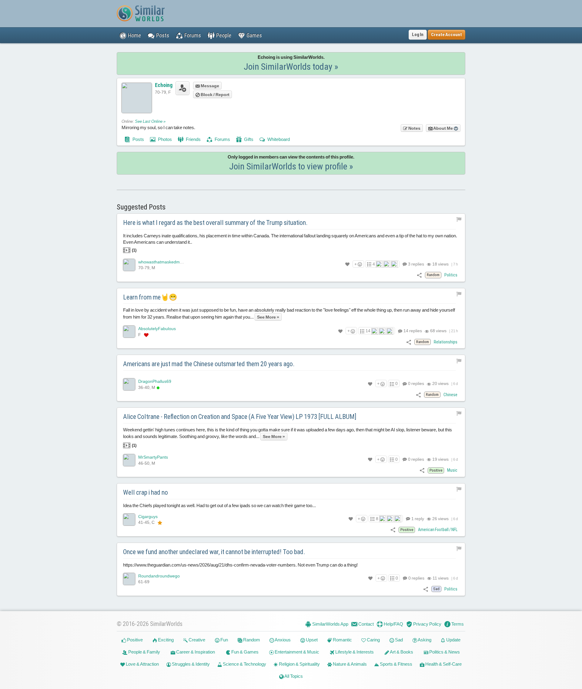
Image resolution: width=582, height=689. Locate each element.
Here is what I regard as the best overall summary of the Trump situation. (215, 222)
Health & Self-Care (443, 664)
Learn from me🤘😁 (150, 297)
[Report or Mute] (459, 219)
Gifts (248, 139)
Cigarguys (148, 516)
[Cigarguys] (129, 519)
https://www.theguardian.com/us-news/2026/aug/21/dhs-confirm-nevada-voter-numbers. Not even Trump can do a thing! (240, 564)
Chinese (450, 394)
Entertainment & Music (296, 651)
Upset (311, 639)
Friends (193, 139)
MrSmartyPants (153, 457)
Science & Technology (244, 664)
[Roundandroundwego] (129, 579)
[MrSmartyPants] (129, 460)
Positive (134, 639)
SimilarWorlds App (329, 624)
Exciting (165, 639)
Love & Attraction (142, 664)
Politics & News (444, 651)
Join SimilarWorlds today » (291, 66)
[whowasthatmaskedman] (129, 265)
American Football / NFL (437, 529)
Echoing (163, 85)
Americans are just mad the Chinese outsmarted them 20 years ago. (209, 364)
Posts (138, 139)
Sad (398, 639)
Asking (424, 639)
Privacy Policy (426, 624)
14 (412, 330)
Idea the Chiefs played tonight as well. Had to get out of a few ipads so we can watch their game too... (219, 505)
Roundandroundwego (159, 576)
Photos (164, 139)
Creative (196, 639)
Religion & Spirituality (299, 664)
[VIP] (146, 335)
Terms (457, 624)
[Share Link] (419, 274)
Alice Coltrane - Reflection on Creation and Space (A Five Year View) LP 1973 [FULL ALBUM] (239, 416)
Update (452, 639)
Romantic (342, 639)
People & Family (143, 651)
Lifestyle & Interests (354, 651)
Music (452, 470)
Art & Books (401, 651)
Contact (365, 624)
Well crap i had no (145, 492)
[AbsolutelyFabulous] (129, 332)
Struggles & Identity (190, 664)
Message (209, 85)
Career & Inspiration (195, 651)
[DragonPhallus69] (129, 384)
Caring (373, 639)
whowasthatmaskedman (161, 261)
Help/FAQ (393, 624)
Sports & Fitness (395, 664)
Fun (223, 639)
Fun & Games (244, 651)
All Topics (293, 676)
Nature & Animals (349, 664)
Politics (450, 275)
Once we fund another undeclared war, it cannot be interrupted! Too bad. (214, 552)
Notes (413, 128)
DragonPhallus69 (154, 381)
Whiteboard (278, 139)
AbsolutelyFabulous (157, 328)
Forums (222, 139)
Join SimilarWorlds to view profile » (291, 166)
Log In (417, 34)
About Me (443, 128)
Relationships (445, 341)
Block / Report (214, 94)
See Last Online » (150, 121)
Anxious (282, 639)
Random (251, 639)
